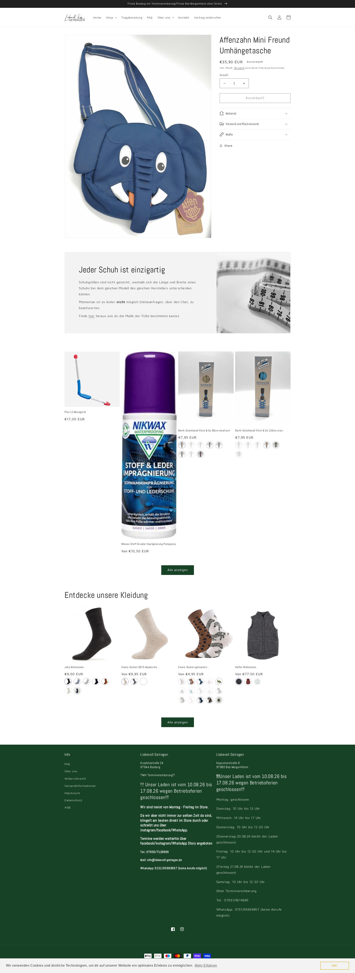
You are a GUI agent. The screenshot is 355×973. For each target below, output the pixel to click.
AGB (68, 807)
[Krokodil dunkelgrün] (191, 690)
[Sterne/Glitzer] (191, 700)
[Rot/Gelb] (200, 454)
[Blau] (77, 681)
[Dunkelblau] (209, 445)
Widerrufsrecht (75, 778)
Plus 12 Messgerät (75, 412)
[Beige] (182, 454)
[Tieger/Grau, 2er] (218, 700)
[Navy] (143, 681)
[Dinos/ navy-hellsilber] (200, 700)
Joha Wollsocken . (75, 667)
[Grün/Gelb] (200, 445)
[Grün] (257, 681)
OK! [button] (335, 965)
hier (92, 316)
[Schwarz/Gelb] (191, 445)
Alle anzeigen (177, 570)
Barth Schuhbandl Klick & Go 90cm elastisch (204, 430)
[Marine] (238, 681)
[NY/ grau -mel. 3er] (209, 700)
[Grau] (68, 681)
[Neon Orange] (266, 445)
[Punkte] (200, 681)
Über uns (71, 771)
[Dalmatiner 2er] (218, 690)
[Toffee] (105, 681)
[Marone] (248, 681)
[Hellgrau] (86, 681)
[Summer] (209, 690)
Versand (239, 67)
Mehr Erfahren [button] (206, 965)
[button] (111, 17)
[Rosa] (182, 445)
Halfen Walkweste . (246, 667)
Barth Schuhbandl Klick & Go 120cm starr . (260, 430)
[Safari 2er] (182, 681)
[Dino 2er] (191, 681)
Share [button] (228, 145)
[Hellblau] (218, 445)
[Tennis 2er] (218, 681)
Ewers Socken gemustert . (193, 667)
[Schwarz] (191, 454)
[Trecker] (200, 690)
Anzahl (224, 75)
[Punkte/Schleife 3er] (182, 700)
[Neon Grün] (275, 445)
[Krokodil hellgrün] (182, 690)
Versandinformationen (80, 785)
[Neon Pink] (238, 454)
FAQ (67, 764)
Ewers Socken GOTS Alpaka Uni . (140, 667)
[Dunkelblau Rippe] (77, 690)
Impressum (72, 793)
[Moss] (68, 690)
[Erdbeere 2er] (209, 681)
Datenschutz (73, 800)
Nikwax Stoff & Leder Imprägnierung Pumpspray (148, 544)
